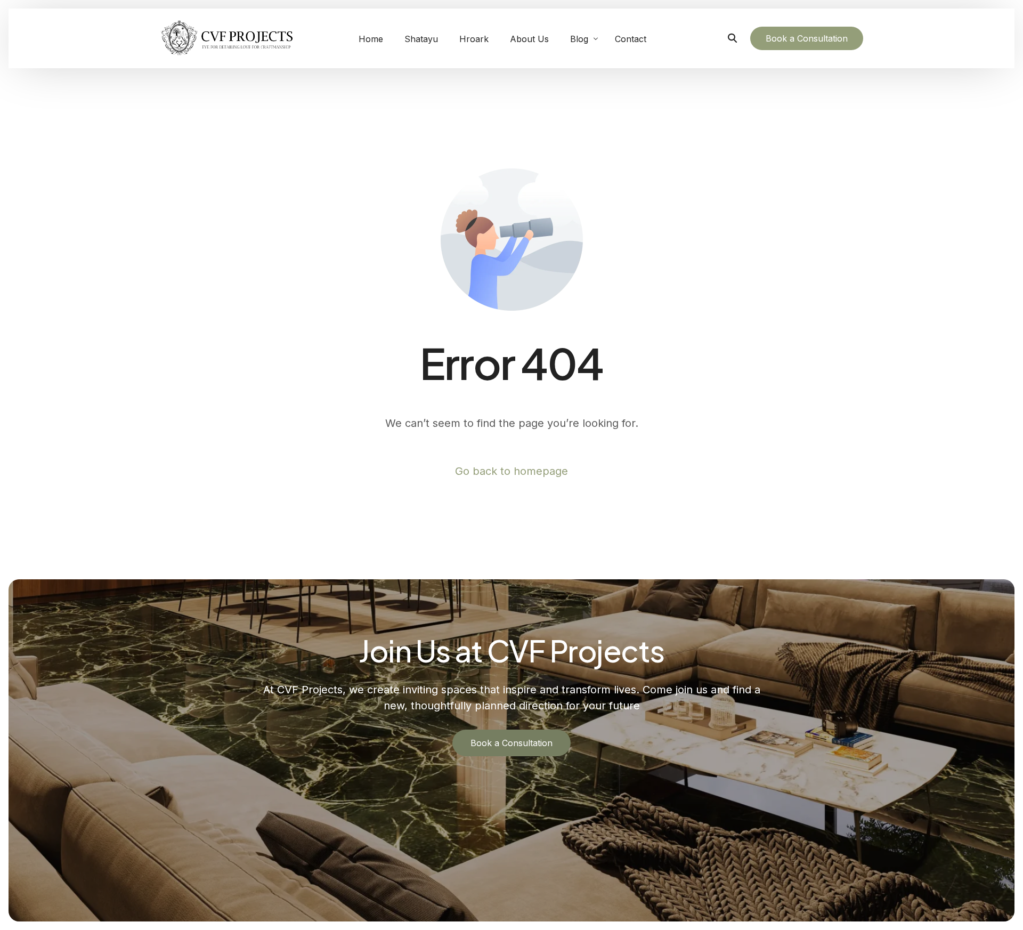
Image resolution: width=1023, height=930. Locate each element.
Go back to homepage (511, 471)
